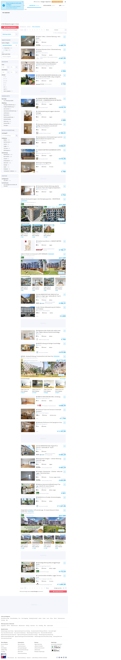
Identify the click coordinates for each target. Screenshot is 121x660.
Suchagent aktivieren (11, 27)
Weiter (47, 29)
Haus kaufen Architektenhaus (20, 632)
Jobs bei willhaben (4, 644)
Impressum (29, 657)
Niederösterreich (14, 625)
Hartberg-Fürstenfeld (33, 618)
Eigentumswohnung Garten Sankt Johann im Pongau (27, 634)
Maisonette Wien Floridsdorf (46, 632)
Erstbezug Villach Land (57, 636)
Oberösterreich (22, 625)
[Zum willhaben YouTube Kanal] (61, 657)
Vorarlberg (41, 625)
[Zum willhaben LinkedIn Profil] (64, 657)
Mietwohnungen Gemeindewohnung (46, 634)
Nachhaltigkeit (4, 647)
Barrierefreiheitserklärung (23, 649)
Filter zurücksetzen (36, 26)
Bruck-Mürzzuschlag (5, 618)
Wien (45, 625)
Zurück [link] (21, 29)
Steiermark (32, 625)
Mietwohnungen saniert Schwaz (7, 631)
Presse (2, 646)
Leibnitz (40, 618)
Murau (51, 618)
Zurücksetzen (15, 42)
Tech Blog (3, 651)
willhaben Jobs (37, 649)
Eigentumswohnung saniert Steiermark (8, 634)
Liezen (48, 618)
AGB (16, 657)
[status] (12, 5)
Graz (19, 618)
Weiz (7, 620)
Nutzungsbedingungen (22, 647)
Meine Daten (20, 651)
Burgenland (3, 625)
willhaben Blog (4, 649)
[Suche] (16, 135)
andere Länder (50, 625)
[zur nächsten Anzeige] (65, 284)
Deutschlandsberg (13, 618)
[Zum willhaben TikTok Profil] (59, 657)
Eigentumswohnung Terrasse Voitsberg (22, 631)
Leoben (44, 618)
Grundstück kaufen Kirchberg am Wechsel (39, 631)
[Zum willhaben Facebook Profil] (66, 657)
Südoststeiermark (61, 618)
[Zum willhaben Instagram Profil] (57, 657)
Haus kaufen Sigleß (52, 631)
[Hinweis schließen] (23, 2)
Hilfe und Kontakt (21, 644)
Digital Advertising (38, 644)
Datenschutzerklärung (22, 653)
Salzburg (27, 625)
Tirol (37, 625)
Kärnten (8, 625)
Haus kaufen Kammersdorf (6, 638)
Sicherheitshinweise (22, 646)
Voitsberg (3, 620)
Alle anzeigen (63, 223)
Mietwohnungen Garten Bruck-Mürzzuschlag (43, 636)
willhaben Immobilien (39, 646)
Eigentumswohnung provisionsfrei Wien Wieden (24, 636)
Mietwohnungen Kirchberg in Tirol (33, 632)
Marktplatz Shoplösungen (39, 651)
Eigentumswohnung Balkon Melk (7, 636)
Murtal (55, 618)
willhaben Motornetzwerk (39, 647)
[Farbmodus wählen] (65, 2)
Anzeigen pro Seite (58, 588)
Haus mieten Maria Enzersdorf (7, 632)
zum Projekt (61, 219)
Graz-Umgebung (24, 618)
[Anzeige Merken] (64, 37)
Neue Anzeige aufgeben (57, 1)
